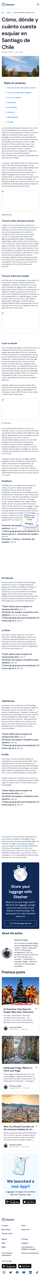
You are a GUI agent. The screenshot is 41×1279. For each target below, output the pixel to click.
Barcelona (6, 1229)
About (4, 1239)
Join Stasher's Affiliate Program (28, 1248)
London (5, 1226)
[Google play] (12, 1201)
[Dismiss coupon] (38, 514)
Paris (23, 1226)
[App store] (29, 1201)
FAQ (3, 1243)
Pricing (24, 1239)
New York (25, 1229)
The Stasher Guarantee (7, 1254)
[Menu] (38, 4)
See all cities (7, 1233)
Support (24, 1243)
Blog (8, 12)
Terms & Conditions (30, 1253)
